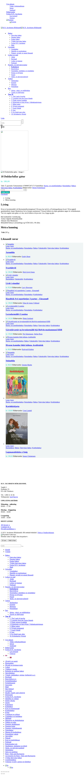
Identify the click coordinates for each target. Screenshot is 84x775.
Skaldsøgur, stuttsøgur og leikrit (16, 746)
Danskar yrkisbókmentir (13, 728)
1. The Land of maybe (18, 96)
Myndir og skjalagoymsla (14, 665)
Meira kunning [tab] (10, 200)
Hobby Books (10, 701)
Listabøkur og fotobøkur (13, 716)
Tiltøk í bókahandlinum (17, 6)
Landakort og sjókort (12, 714)
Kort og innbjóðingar (12, 740)
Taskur (10, 79)
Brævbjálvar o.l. (10, 679)
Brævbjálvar (15, 69)
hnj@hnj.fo (14, 497)
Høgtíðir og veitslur (12, 699)
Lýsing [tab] (7, 198)
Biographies (9, 663)
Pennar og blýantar (17, 73)
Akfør (13, 57)
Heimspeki (9, 695)
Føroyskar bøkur (16, 35)
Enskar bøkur (15, 39)
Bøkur (10, 33)
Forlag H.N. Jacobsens (14, 14)
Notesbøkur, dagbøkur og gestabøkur (22, 71)
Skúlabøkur (9, 750)
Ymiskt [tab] (7, 552)
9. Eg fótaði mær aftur (18, 112)
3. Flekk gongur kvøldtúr (19, 100)
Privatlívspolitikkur (8, 529)
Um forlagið (13, 16)
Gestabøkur (14, 49)
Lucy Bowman (27, 287)
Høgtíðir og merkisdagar (18, 51)
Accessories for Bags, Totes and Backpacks (20, 756)
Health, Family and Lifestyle (15, 693)
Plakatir (7, 738)
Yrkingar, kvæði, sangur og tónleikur (18, 762)
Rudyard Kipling (28, 349)
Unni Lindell (27, 411)
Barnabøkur (66, 186)
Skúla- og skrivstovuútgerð (19, 77)
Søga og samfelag (11, 752)
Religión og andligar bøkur (14, 671)
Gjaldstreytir (6, 527)
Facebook (4, 194)
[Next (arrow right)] (4, 773)
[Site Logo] (21, 28)
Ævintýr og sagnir (11, 661)
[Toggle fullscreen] (4, 771)
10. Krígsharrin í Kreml (18, 114)
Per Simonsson (28, 334)
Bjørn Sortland (28, 318)
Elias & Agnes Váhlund (31, 303)
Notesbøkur (9, 730)
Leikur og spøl (13, 55)
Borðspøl (14, 59)
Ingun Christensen (29, 456)
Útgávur (12, 654)
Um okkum (10, 4)
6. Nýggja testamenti (17, 106)
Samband (13, 646)
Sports (7, 703)
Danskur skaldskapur (12, 724)
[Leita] (22, 121)
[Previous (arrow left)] (2, 773)
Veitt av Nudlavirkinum (46, 533)
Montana (14, 84)
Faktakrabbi (42, 248)
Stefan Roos (38, 334)
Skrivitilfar (9, 736)
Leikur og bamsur (16, 61)
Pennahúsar (14, 86)
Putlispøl (13, 585)
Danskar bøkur (15, 37)
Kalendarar (9, 705)
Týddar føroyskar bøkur (18, 41)
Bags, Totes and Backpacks (14, 754)
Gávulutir (11, 47)
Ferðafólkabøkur (11, 681)
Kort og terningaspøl (12, 708)
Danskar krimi (10, 726)
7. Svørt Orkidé (16, 108)
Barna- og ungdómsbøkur (53, 186)
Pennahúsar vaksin (11, 734)
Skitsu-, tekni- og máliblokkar (20, 90)
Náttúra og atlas (10, 722)
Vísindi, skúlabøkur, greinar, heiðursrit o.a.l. (20, 675)
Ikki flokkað (9, 689)
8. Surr (13, 110)
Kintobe (13, 82)
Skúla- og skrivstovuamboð (14, 748)
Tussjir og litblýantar (17, 92)
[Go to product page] (44, 244)
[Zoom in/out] (2, 771)
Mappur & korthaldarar (13, 732)
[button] (2, 118)
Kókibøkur (9, 706)
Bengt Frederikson (38, 188)
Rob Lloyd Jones (29, 272)
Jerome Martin (27, 365)
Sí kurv (4, 540)
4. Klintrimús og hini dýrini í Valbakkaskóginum (26, 102)
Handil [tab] (7, 550)
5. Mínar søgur (15, 104)
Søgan (11, 8)
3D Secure (5, 525)
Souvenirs (8, 685)
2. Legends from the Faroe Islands (21, 98)
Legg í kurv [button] (10, 246)
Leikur (7, 667)
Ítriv (9, 88)
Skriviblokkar (10, 673)
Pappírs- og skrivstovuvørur (17, 65)
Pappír (13, 75)
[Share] (6, 771)
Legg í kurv (5, 192)
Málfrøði (8, 718)
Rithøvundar (9, 648)
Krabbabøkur (17, 188)
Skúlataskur (14, 81)
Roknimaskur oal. (11, 744)
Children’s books (11, 669)
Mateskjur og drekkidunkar (14, 720)
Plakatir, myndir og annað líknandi (22, 53)
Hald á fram (12, 540)
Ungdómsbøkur (10, 760)
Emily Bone (26, 256)
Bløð (11, 567)
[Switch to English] (13, 22)
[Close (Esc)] (8, 771)
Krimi (7, 712)
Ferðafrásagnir (10, 683)
